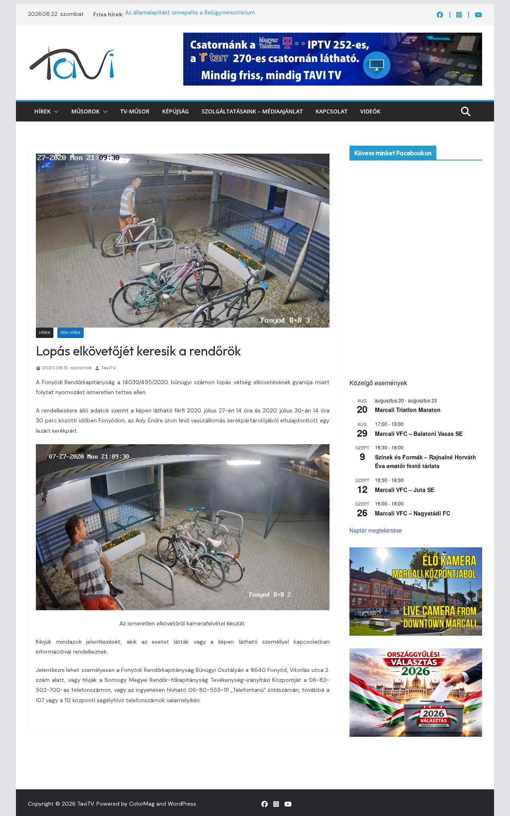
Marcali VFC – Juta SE (404, 490)
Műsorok (85, 111)
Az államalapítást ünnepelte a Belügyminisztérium (190, 14)
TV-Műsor (134, 111)
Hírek (42, 111)
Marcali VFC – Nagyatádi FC (412, 513)
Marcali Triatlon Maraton (408, 410)
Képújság (175, 111)
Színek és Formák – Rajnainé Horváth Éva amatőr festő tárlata (425, 461)
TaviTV (108, 368)
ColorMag (142, 803)
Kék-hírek (70, 332)
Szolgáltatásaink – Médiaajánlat (252, 111)
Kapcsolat (331, 111)
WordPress (182, 803)
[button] (55, 111)
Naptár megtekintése (375, 530)
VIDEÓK (370, 111)
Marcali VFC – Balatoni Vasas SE (419, 433)
